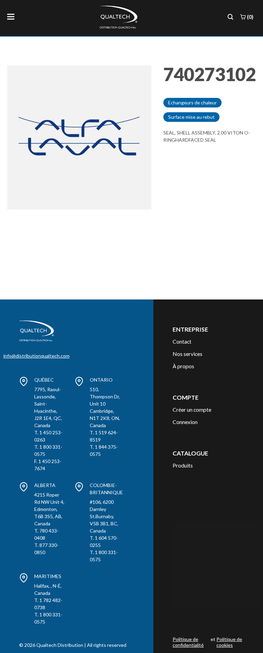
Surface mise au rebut (191, 117)
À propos (183, 366)
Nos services (187, 353)
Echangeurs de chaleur (192, 102)
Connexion (185, 422)
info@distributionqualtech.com (36, 356)
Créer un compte (192, 409)
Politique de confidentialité (188, 642)
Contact (182, 341)
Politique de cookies (229, 642)
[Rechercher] (230, 16)
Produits (183, 465)
